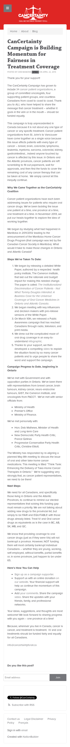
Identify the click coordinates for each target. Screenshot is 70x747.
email (24, 730)
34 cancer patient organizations (34, 89)
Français (23, 722)
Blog (35, 31)
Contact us (13, 719)
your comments (29, 593)
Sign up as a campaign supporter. (34, 574)
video (46, 348)
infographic (35, 341)
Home (13, 31)
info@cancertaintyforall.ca (22, 645)
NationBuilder (31, 736)
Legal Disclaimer (33, 719)
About (24, 31)
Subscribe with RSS (23, 705)
